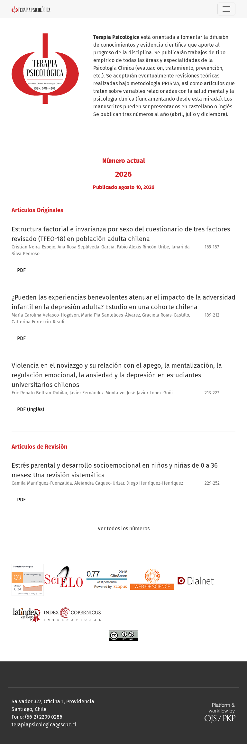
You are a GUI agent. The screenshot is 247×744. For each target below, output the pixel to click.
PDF (21, 270)
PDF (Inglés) (30, 409)
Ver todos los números (124, 528)
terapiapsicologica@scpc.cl (44, 725)
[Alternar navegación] (226, 9)
